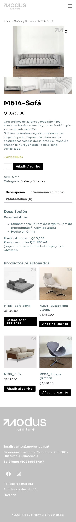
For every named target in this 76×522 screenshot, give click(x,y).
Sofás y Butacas (25, 21)
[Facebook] (8, 473)
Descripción (15, 192)
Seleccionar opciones (16, 321)
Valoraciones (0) (19, 199)
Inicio (8, 21)
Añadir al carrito (28, 166)
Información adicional (47, 192)
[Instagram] (19, 473)
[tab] (15, 192)
